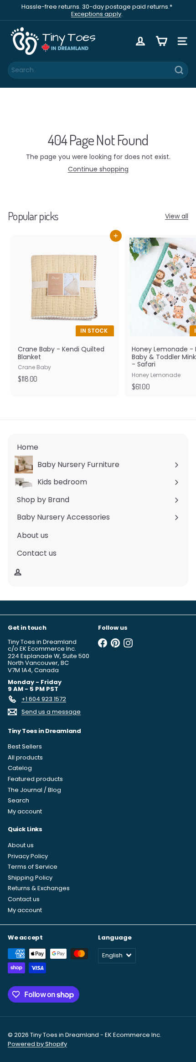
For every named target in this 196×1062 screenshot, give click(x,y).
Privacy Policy (28, 856)
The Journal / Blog (34, 790)
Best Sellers (25, 746)
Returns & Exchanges (39, 888)
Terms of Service (32, 866)
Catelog (20, 768)
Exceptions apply (96, 14)
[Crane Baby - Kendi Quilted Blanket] (64, 311)
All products (25, 757)
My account (25, 811)
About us (21, 845)
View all (176, 216)
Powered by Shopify (37, 1044)
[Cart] (161, 41)
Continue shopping (98, 169)
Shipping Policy (30, 877)
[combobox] (98, 70)
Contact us (24, 899)
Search (18, 800)
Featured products (35, 779)
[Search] (179, 70)
